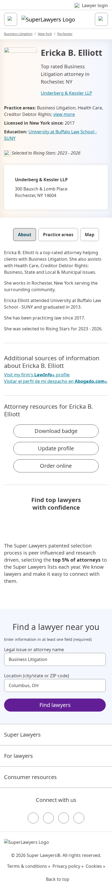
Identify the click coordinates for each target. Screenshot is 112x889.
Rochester (65, 34)
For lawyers (18, 755)
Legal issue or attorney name (34, 650)
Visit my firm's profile (37, 375)
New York (45, 34)
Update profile (56, 448)
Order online (56, 465)
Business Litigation (18, 34)
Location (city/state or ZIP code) (36, 676)
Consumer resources (30, 777)
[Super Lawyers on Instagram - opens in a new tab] (48, 818)
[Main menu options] (10, 19)
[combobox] (55, 659)
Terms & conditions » (28, 866)
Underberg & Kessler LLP (66, 93)
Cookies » (95, 866)
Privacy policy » (67, 866)
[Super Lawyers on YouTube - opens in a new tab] (63, 818)
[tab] (24, 234)
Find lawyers (55, 705)
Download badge (56, 431)
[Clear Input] (99, 659)
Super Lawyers (22, 734)
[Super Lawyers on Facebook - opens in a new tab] (33, 818)
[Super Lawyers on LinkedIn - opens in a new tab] (78, 818)
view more (64, 114)
